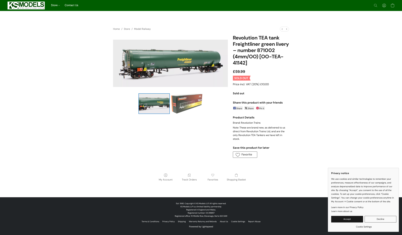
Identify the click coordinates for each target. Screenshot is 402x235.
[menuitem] (282, 29)
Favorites (213, 179)
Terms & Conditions (150, 221)
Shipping (182, 221)
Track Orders (189, 179)
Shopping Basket (236, 179)
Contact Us (71, 5)
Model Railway (142, 29)
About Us (224, 221)
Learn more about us (341, 211)
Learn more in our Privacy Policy (347, 207)
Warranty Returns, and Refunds (203, 221)
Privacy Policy (168, 221)
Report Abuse (254, 221)
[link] (363, 225)
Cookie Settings (238, 221)
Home (116, 29)
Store (54, 5)
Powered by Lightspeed (201, 226)
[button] (26, 5)
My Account (166, 179)
